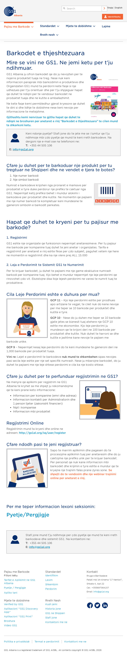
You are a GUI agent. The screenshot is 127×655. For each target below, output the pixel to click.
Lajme (106, 26)
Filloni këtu (11, 575)
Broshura (9, 621)
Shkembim (51, 584)
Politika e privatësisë (16, 641)
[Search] (104, 8)
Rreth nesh (47, 34)
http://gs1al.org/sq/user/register (42, 432)
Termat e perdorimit (47, 641)
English (118, 7)
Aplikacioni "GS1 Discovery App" (21, 610)
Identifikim (51, 575)
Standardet (48, 26)
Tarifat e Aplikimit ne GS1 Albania (19, 582)
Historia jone (53, 608)
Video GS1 (10, 625)
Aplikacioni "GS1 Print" (18, 616)
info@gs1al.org (23, 149)
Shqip (110, 7)
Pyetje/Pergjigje (27, 515)
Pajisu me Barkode (17, 26)
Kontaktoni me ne (56, 622)
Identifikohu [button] (114, 17)
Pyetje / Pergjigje (15, 587)
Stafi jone (51, 617)
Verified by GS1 (13, 604)
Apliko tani (10, 592)
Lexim (49, 580)
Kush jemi (51, 604)
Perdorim (51, 589)
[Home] (15, 11)
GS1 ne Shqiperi (55, 613)
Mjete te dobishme (79, 26)
